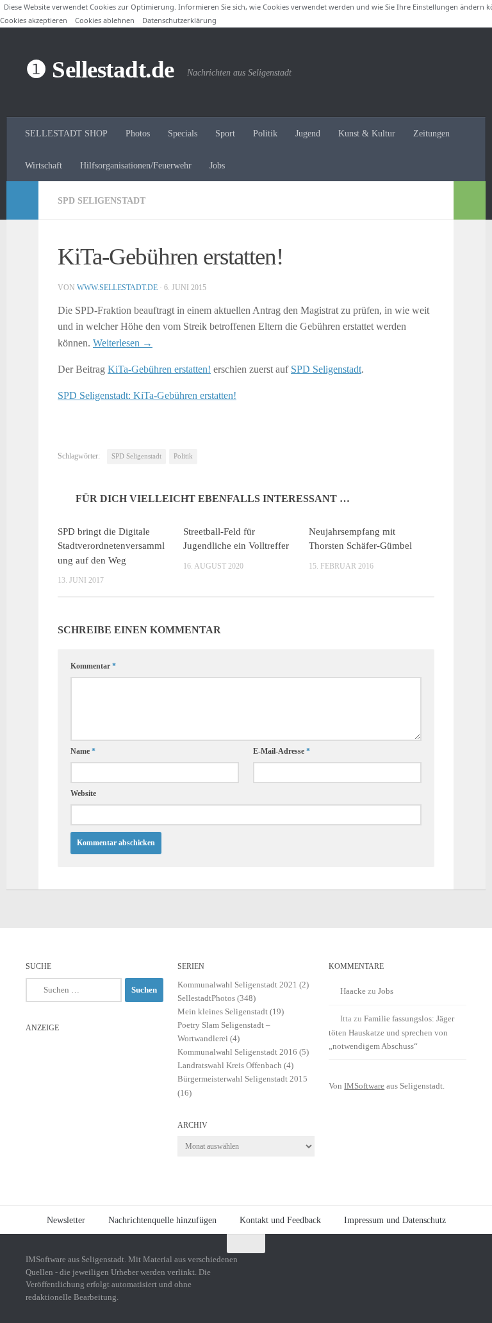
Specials (182, 133)
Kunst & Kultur (366, 133)
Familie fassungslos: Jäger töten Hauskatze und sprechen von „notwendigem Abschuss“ (391, 1032)
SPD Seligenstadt (101, 200)
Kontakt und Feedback (280, 1220)
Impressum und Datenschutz (395, 1220)
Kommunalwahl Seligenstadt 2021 (237, 984)
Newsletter (66, 1220)
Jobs (217, 165)
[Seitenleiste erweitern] (22, 200)
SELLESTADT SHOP (66, 133)
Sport (225, 133)
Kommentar (93, 666)
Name (82, 751)
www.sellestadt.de (117, 287)
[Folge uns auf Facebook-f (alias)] (434, 1269)
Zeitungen (431, 133)
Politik (265, 133)
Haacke (353, 991)
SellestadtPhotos (206, 998)
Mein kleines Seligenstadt (222, 1011)
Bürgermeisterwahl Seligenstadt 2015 (242, 1079)
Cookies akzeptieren (33, 20)
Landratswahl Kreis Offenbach (229, 1065)
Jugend (307, 133)
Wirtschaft (43, 165)
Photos (138, 133)
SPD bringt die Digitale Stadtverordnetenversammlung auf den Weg (111, 545)
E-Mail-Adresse (281, 751)
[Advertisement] (94, 1103)
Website (83, 793)
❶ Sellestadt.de (100, 69)
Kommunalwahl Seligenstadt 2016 (237, 1052)
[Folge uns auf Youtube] (457, 1269)
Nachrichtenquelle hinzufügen (162, 1220)
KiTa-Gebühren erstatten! (159, 369)
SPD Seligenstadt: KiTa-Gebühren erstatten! (147, 395)
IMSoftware (364, 1086)
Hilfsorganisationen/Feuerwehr (136, 165)
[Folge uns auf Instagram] (411, 1269)
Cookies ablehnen (105, 20)
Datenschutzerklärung (179, 20)
